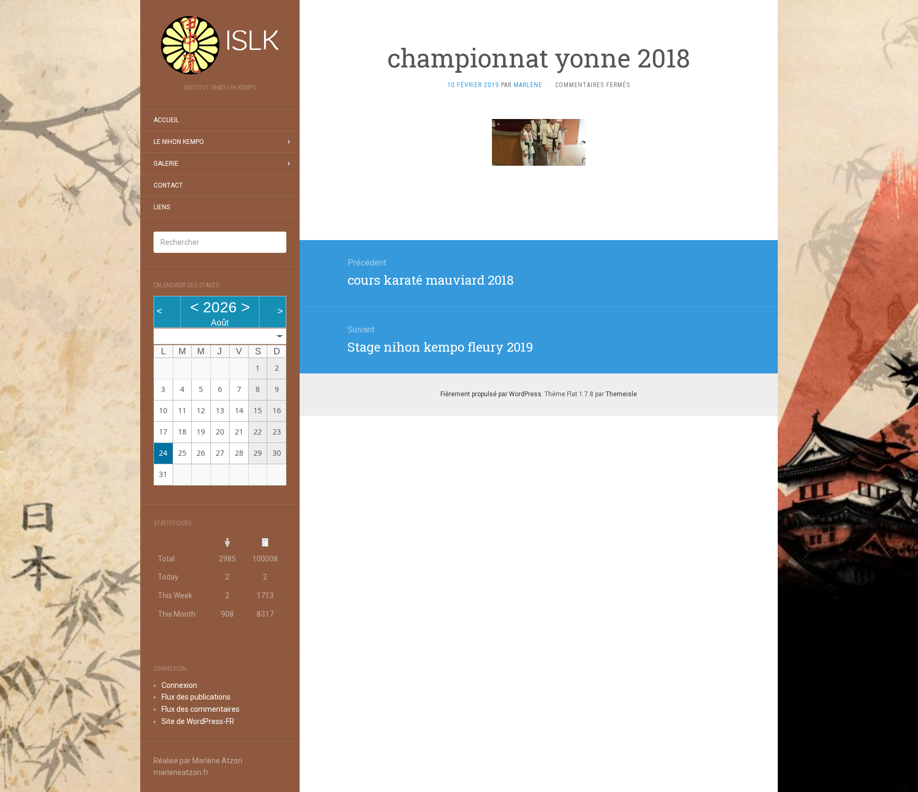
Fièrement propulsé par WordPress (490, 394)
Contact (168, 185)
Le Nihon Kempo (179, 142)
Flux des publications (196, 697)
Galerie (166, 163)
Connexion (179, 685)
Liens (162, 207)
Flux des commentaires (201, 709)
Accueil (166, 120)
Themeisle (621, 394)
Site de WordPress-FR (198, 721)
